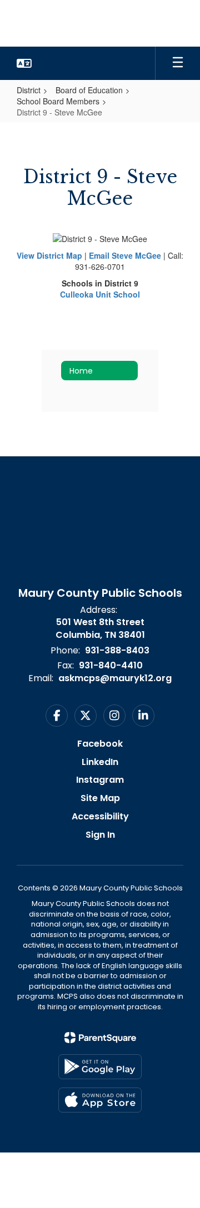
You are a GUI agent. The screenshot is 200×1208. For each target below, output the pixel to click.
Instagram (100, 779)
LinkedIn (100, 762)
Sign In (100, 834)
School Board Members (58, 101)
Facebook (100, 743)
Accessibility (100, 816)
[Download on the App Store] (100, 1100)
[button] (24, 63)
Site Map (100, 798)
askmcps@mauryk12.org (115, 678)
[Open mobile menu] (178, 63)
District (29, 89)
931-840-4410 (111, 665)
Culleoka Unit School (100, 294)
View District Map (49, 255)
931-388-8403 (117, 650)
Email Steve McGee (125, 255)
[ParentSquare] (100, 1037)
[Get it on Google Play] (100, 1066)
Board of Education (89, 89)
